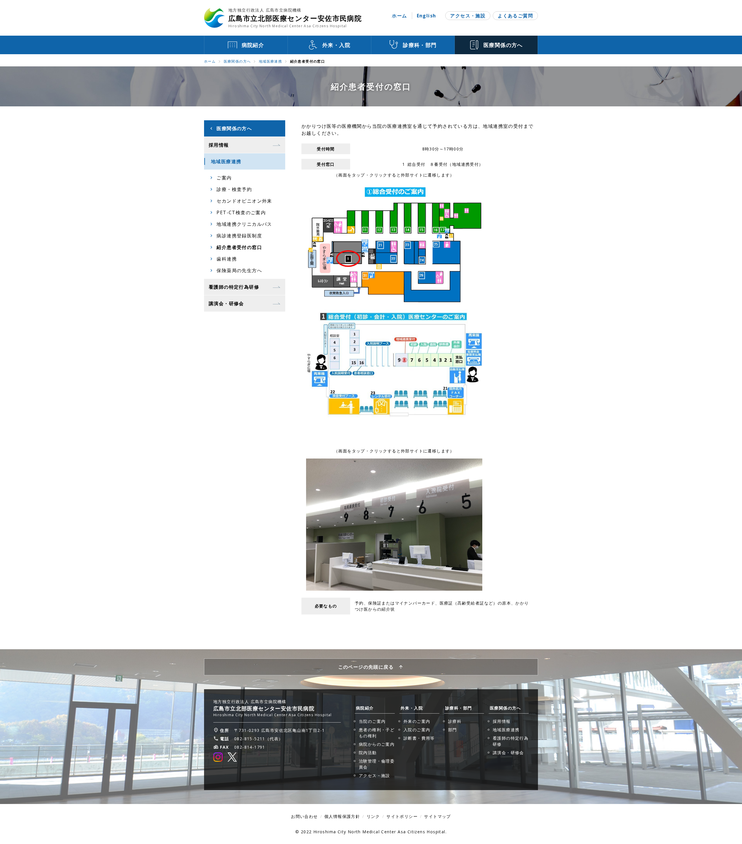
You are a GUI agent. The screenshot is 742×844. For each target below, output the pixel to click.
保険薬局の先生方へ (239, 270)
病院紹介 (365, 708)
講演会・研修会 (508, 752)
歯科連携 (227, 259)
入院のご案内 (416, 729)
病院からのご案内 (376, 744)
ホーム (399, 15)
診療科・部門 (458, 708)
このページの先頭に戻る (366, 667)
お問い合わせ (304, 816)
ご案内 (224, 177)
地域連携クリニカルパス (244, 224)
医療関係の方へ (237, 61)
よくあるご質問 (515, 15)
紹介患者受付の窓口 (239, 247)
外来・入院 (412, 708)
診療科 (454, 721)
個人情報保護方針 (342, 816)
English (426, 15)
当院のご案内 (372, 721)
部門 (452, 729)
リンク (373, 816)
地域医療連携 (270, 61)
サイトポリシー (402, 816)
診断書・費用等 (419, 738)
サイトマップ (437, 816)
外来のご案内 (416, 721)
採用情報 (502, 721)
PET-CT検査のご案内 (241, 212)
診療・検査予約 (234, 189)
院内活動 (368, 752)
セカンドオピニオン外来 (244, 201)
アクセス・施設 (467, 15)
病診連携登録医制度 (239, 235)
